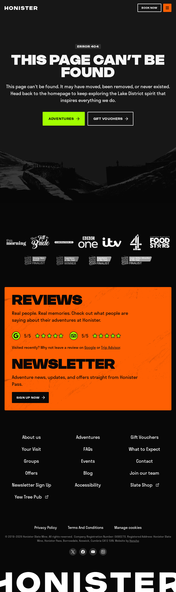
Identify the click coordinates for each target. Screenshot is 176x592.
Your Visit (31, 448)
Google (90, 347)
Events (88, 460)
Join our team (144, 472)
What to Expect (144, 448)
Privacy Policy (45, 527)
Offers (31, 472)
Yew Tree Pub (28, 496)
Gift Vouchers (145, 437)
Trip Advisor (110, 347)
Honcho (134, 540)
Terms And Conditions (85, 527)
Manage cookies (128, 527)
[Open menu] (167, 8)
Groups (31, 460)
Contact (144, 460)
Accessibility (88, 484)
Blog (88, 472)
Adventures (88, 437)
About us (31, 437)
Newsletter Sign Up (31, 484)
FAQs (88, 448)
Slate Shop (141, 484)
